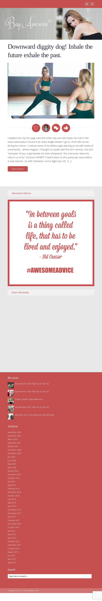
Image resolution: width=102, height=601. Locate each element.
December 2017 (14, 509)
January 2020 (13, 471)
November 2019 (14, 474)
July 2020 (11, 457)
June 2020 (12, 460)
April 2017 (12, 516)
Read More (18, 168)
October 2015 (13, 548)
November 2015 (14, 545)
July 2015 (11, 555)
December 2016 (14, 523)
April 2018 (12, 506)
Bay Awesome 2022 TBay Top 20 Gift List (32, 391)
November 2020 (14, 453)
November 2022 (14, 436)
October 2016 (13, 527)
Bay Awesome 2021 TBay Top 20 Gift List (32, 407)
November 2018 (14, 492)
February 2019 (14, 488)
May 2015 (12, 559)
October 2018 (13, 495)
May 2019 (12, 485)
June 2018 (12, 499)
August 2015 (13, 552)
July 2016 (11, 531)
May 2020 (12, 464)
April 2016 (12, 538)
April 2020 (12, 467)
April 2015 (12, 562)
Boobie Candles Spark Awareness (29, 399)
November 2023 (14, 432)
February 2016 (14, 541)
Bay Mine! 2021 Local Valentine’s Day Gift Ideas (34, 415)
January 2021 (13, 446)
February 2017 (14, 520)
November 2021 (14, 443)
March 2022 (13, 439)
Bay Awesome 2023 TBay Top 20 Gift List (32, 383)
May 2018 (12, 502)
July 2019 (11, 481)
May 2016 (12, 534)
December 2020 (14, 450)
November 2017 (14, 513)
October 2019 (13, 478)
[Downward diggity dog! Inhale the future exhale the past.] (51, 90)
